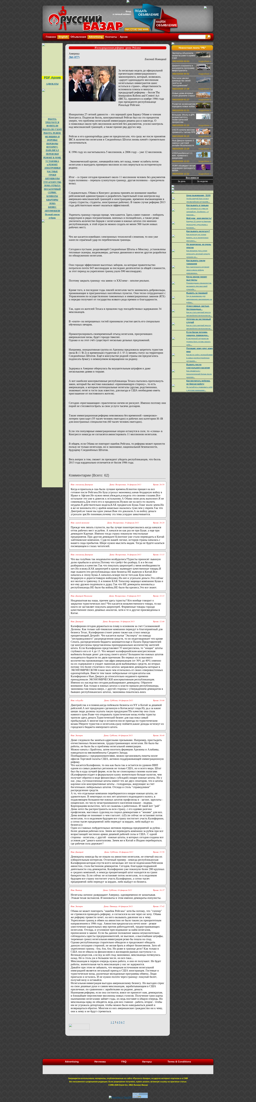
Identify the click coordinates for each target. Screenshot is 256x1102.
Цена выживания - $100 (198, 195)
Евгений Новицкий (155, 59)
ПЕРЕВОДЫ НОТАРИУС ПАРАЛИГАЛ (52, 147)
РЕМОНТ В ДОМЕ (52, 157)
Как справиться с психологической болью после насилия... (199, 374)
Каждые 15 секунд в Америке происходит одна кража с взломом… (198, 224)
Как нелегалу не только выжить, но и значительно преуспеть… (197, 237)
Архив (124, 36)
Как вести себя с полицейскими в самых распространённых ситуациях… (199, 358)
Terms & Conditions (179, 1061)
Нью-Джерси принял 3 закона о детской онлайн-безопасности (183, 143)
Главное (51, 36)
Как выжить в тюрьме (197, 205)
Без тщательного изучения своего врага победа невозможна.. (197, 270)
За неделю (202, 181)
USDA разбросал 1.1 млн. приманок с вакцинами (182, 155)
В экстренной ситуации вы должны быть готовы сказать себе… (198, 341)
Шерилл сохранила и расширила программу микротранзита (183, 68)
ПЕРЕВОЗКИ (52, 153)
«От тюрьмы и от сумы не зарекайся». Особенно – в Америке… (197, 212)
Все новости (192, 177)
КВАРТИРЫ (52, 199)
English (63, 36)
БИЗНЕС (52, 207)
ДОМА (52, 203)
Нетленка (100, 1061)
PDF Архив (52, 77)
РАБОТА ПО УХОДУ (52, 129)
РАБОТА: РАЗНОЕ (52, 133)
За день (181, 181)
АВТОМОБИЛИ (52, 210)
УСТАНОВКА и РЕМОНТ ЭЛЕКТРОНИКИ (52, 164)
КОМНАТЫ (52, 196)
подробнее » (205, 61)
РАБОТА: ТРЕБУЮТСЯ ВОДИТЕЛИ (52, 122)
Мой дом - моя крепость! (199, 218)
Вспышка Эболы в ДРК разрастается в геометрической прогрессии (183, 118)
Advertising (96, 36)
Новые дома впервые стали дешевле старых (183, 94)
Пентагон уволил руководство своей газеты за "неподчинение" (181, 82)
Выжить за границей (196, 293)
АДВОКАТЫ (52, 83)
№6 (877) (74, 57)
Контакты (111, 36)
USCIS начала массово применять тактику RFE (183, 131)
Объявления (78, 36)
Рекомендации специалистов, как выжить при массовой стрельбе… (199, 286)
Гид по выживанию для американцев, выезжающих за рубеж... (199, 299)
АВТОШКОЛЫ (52, 178)
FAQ (123, 1061)
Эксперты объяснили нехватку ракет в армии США (183, 55)
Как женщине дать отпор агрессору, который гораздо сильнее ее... (198, 254)
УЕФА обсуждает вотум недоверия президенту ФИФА (183, 168)
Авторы (147, 1061)
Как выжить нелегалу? (198, 231)
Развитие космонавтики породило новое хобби (184, 105)
